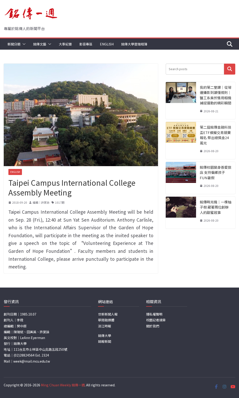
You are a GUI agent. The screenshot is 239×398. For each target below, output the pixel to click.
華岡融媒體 (106, 320)
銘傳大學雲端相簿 (134, 44)
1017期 (59, 202)
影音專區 (85, 44)
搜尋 (230, 69)
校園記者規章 (156, 320)
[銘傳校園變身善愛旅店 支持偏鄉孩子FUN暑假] (181, 178)
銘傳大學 (104, 335)
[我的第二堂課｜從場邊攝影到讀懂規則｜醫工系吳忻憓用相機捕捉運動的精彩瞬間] (181, 100)
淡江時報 (104, 326)
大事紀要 (65, 44)
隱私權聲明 (154, 314)
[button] (23, 44)
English (107, 44)
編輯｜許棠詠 (41, 202)
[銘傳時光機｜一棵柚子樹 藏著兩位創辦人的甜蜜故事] (181, 213)
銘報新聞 (104, 341)
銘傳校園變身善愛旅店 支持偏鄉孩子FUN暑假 (215, 172)
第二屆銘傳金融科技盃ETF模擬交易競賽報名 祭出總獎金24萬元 (215, 135)
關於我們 (152, 326)
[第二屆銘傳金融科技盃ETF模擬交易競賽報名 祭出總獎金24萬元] (181, 140)
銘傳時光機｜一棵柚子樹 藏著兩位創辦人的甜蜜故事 (215, 207)
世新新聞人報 (108, 314)
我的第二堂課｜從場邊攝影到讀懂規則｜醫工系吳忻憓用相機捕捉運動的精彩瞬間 (215, 95)
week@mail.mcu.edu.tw (31, 361)
